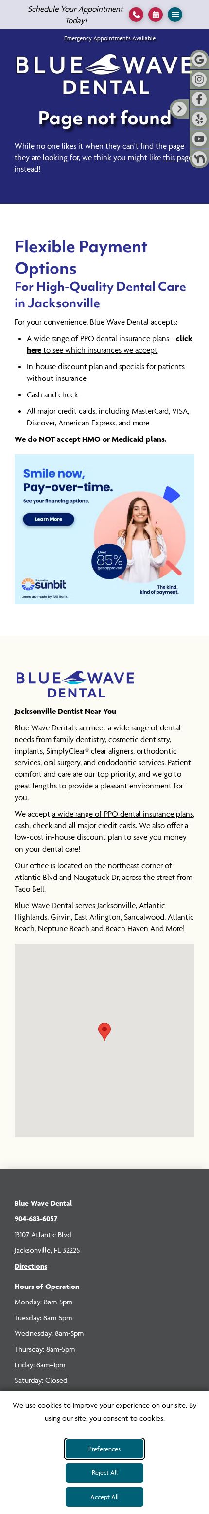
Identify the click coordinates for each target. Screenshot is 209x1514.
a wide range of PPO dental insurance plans (122, 813)
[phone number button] (136, 14)
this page (177, 157)
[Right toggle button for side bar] (179, 109)
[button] (155, 14)
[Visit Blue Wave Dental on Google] (199, 59)
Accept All (104, 1496)
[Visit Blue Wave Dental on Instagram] (199, 79)
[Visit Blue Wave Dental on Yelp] (199, 119)
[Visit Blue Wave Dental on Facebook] (199, 99)
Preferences (104, 1449)
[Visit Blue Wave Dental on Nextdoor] (199, 158)
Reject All (105, 1472)
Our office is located (48, 865)
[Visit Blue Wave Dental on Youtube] (199, 139)
